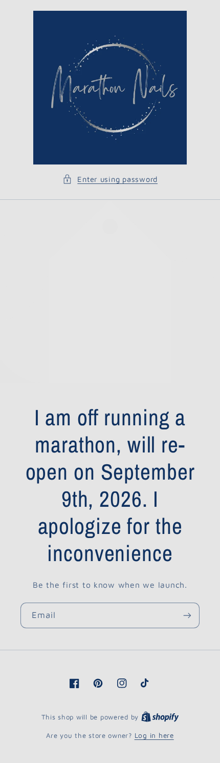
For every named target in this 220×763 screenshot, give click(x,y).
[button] (110, 179)
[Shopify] (160, 717)
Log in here (154, 735)
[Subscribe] (187, 615)
